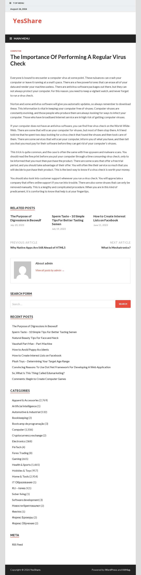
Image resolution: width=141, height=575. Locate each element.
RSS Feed (17, 544)
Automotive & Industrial (26, 411)
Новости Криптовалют (26, 505)
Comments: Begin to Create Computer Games (39, 378)
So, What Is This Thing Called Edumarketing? (38, 373)
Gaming (16, 458)
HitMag (126, 569)
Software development (25, 499)
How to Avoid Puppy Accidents (30, 349)
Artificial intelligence (24, 406)
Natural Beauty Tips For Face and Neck (35, 337)
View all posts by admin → (49, 270)
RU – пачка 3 (20, 488)
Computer (15, 51)
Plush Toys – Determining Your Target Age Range (40, 361)
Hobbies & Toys (21, 470)
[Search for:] (70, 304)
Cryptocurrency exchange (27, 435)
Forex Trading (20, 453)
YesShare (27, 21)
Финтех (16, 511)
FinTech (16, 447)
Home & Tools (20, 476)
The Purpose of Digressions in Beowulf (25, 218)
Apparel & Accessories (25, 400)
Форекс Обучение (23, 523)
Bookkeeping (20, 417)
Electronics (18, 441)
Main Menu (22, 38)
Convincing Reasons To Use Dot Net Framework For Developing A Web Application (61, 367)
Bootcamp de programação (28, 423)
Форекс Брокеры (22, 517)
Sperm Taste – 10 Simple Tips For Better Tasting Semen (68, 220)
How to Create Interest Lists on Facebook (109, 218)
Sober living (19, 494)
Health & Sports (21, 464)
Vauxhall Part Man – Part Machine (32, 343)
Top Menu (18, 3)
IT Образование (22, 482)
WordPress (111, 569)
